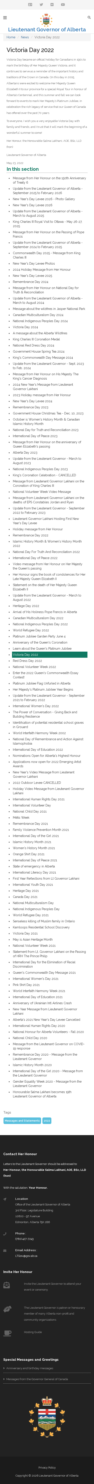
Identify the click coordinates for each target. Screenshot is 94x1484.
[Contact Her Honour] (30, 5)
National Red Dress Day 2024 (33, 345)
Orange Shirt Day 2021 (28, 854)
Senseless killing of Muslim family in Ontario (44, 921)
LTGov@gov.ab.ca (26, 1256)
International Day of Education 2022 (38, 749)
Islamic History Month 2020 (32, 1065)
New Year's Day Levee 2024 (32, 401)
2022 (47, 1120)
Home (11, 37)
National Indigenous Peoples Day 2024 (40, 321)
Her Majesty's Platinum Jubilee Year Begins (43, 689)
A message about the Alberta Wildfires (40, 333)
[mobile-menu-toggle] (5, 18)
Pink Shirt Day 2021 (26, 985)
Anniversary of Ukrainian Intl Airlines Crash (42, 1003)
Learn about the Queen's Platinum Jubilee (42, 648)
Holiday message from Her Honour (38, 529)
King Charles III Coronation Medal (36, 339)
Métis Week (21, 817)
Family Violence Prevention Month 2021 (41, 830)
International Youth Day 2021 (33, 884)
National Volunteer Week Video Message (42, 492)
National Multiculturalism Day (33, 903)
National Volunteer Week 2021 (34, 945)
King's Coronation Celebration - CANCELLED (44, 475)
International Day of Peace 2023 (35, 436)
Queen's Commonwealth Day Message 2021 (44, 972)
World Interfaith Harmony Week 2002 (39, 733)
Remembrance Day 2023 (30, 407)
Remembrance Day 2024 (30, 282)
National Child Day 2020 (30, 1038)
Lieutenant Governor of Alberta (47, 30)
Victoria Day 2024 (25, 327)
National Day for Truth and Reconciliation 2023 (45, 430)
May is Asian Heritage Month (33, 939)
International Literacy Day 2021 (34, 872)
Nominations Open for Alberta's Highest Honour (46, 755)
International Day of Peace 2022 (35, 558)
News (25, 37)
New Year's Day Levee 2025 (32, 275)
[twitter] (41, 5)
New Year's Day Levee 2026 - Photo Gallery (44, 199)
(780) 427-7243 (24, 1239)
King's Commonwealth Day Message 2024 (43, 357)
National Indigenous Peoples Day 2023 (40, 469)
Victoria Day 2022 (25, 654)
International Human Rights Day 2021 (38, 799)
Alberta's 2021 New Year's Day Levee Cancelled (46, 1019)
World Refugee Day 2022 (31, 630)
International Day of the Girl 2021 (36, 836)
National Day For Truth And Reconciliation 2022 (46, 552)
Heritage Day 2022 (26, 606)
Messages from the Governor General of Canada (37, 1379)
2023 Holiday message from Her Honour (42, 395)
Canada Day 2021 (25, 897)
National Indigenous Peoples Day (36, 909)
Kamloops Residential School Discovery (41, 927)
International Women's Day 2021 (35, 978)
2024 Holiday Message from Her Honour (42, 269)
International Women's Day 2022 (36, 706)
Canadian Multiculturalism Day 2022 (38, 618)
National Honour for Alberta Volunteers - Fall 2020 (48, 1032)
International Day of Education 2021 (38, 997)
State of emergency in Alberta (34, 866)
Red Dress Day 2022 (27, 661)
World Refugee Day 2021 (31, 915)
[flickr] (52, 5)
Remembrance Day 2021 (30, 823)
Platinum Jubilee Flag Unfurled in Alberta (41, 683)
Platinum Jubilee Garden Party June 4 (39, 636)
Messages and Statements (22, 1120)
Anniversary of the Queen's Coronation (40, 642)
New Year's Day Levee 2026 (32, 205)
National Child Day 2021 (30, 811)
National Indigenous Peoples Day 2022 (40, 624)
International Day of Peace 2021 (35, 860)
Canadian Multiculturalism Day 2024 (38, 315)
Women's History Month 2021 (34, 848)
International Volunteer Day (32, 805)
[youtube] (63, 5)
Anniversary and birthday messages (29, 1368)
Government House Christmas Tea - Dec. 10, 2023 (48, 413)
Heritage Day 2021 (26, 890)
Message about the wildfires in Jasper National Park (49, 309)
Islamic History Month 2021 (32, 842)
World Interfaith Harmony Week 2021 (39, 991)
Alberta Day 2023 (25, 452)
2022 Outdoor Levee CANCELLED (37, 782)
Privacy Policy (47, 1467)
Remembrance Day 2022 (30, 535)
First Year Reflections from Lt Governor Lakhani (46, 878)
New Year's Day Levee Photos (34, 263)
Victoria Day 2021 (25, 933)
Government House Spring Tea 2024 (38, 351)
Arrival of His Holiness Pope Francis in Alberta (45, 612)
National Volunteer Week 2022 (34, 667)
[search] (90, 17)
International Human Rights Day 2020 (39, 1026)
